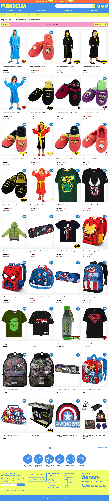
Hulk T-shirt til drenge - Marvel (64, 204)
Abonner (21, 485)
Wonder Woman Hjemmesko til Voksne (67, 158)
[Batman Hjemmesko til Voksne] (41, 92)
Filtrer (7, 24)
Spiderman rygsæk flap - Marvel (12, 297)
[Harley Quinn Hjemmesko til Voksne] (68, 92)
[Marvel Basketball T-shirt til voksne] (41, 323)
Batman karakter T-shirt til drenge (66, 251)
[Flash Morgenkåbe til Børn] (41, 185)
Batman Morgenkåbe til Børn (91, 66)
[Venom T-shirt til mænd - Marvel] (95, 185)
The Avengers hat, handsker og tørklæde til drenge (94, 435)
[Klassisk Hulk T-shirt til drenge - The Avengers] (14, 323)
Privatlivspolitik (68, 482)
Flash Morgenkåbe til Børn (37, 204)
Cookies (66, 484)
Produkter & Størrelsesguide (52, 483)
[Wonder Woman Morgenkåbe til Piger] (41, 139)
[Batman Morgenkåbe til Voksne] (68, 46)
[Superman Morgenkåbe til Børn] (14, 92)
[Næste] (59, 447)
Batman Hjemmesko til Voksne (38, 112)
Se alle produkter (103, 447)
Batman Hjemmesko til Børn (11, 204)
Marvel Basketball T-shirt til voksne (39, 343)
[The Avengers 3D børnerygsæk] (95, 369)
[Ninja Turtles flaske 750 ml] (68, 323)
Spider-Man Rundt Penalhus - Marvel (40, 251)
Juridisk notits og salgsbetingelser (69, 479)
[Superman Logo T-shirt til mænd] (95, 323)
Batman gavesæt (34, 435)
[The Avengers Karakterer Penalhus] (68, 369)
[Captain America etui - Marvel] (68, 277)
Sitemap (66, 485)
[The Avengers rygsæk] (41, 369)
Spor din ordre (38, 479)
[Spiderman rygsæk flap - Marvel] (14, 277)
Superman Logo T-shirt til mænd (92, 343)
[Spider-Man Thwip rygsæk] (14, 369)
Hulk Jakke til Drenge (9, 251)
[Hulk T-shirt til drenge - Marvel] (68, 185)
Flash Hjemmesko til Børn (90, 158)
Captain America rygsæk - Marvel (92, 297)
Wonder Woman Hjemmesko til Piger (13, 158)
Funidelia (3, 14)
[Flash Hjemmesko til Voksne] (41, 46)
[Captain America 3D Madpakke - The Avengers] (41, 277)
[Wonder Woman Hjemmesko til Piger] (14, 139)
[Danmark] (83, 478)
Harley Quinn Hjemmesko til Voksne (66, 112)
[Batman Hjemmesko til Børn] (14, 185)
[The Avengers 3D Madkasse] (14, 415)
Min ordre (50, 479)
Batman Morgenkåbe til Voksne (65, 66)
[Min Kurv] (106, 6)
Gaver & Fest (93, 10)
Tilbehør (67, 10)
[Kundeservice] (102, 6)
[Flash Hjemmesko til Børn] (95, 139)
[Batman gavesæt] (41, 415)
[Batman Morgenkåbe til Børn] (95, 46)
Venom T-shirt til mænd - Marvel (92, 204)
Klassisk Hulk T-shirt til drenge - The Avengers (13, 343)
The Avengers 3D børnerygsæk (91, 389)
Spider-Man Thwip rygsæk (10, 389)
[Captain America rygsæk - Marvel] (95, 277)
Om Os (66, 487)
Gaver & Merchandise (12, 14)
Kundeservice (38, 474)
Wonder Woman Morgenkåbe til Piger (40, 158)
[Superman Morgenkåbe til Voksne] (14, 46)
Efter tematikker (14, 10)
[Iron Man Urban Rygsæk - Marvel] (95, 231)
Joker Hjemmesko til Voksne (91, 112)
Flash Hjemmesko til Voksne (38, 66)
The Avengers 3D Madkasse (10, 435)
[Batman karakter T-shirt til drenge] (68, 231)
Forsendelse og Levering (55, 480)
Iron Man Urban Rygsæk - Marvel (92, 251)
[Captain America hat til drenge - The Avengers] (68, 415)
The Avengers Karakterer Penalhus (66, 389)
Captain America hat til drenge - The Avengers (66, 435)
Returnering (51, 485)
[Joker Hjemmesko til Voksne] (95, 92)
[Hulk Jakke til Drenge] (14, 231)
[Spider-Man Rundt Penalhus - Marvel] (41, 231)
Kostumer (40, 10)
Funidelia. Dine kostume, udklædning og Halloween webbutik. (14, 6)
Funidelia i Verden (69, 477)
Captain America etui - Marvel (64, 297)
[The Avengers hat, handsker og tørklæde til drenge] (95, 415)
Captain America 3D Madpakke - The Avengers (40, 297)
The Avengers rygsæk (36, 389)
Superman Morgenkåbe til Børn (12, 112)
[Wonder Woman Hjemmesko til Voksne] (68, 139)
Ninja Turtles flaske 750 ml (63, 343)
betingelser (14, 490)
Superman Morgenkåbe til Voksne (12, 66)
